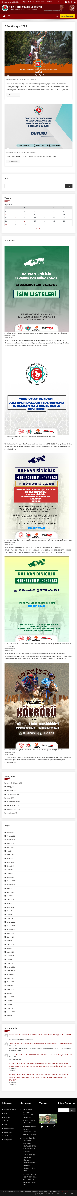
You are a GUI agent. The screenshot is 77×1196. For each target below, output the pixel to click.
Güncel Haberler (12, 802)
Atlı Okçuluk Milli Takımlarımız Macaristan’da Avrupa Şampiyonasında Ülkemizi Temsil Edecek (43, 1043)
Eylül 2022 (10, 1008)
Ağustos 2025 (11, 877)
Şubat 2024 (10, 944)
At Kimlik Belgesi (66, 16)
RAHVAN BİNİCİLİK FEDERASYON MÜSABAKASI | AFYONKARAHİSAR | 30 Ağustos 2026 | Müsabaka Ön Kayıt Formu (39, 645)
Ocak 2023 (10, 993)
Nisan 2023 (10, 982)
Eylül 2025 (10, 873)
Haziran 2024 (11, 929)
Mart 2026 (10, 851)
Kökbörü (57, 2)
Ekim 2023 (10, 959)
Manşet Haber (11, 805)
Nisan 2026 (10, 847)
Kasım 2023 (10, 956)
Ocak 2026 (10, 858)
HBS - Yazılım (64, 1191)
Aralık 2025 (10, 862)
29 (6, 224)
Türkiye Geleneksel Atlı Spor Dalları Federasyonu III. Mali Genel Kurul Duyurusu (31, 436)
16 (15, 218)
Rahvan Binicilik (40, 2)
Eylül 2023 (10, 963)
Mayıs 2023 (10, 978)
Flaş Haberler (11, 794)
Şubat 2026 (10, 855)
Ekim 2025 (10, 870)
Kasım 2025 (10, 866)
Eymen (11, 1043)
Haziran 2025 (11, 885)
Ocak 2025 (10, 903)
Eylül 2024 (10, 918)
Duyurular (10, 790)
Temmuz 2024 (11, 926)
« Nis (36, 229)
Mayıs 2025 (10, 888)
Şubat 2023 (10, 989)
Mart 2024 (10, 941)
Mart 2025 (10, 896)
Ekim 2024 (10, 914)
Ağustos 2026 (11, 832)
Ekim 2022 (10, 1004)
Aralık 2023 (10, 952)
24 (25, 221)
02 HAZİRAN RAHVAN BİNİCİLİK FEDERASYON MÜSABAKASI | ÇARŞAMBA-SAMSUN (45, 1035)
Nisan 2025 (10, 892)
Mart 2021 (10, 1015)
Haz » (40, 229)
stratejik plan (11, 813)
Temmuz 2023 (11, 971)
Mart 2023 (10, 986)
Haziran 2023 (11, 974)
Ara (6, 178)
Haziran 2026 (11, 840)
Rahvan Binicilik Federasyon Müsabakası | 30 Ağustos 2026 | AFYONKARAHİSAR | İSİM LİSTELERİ (37, 333)
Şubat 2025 (10, 899)
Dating (9, 787)
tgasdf (21, 79)
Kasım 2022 (10, 1000)
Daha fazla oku (42, 346)
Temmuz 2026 (11, 836)
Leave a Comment (31, 79)
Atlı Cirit (32, 2)
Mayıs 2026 (10, 843)
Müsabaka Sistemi (12, 809)
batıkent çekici (13, 1035)
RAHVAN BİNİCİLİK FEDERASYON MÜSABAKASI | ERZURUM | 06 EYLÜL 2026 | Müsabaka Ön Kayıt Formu (39, 540)
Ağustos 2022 (11, 1012)
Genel (8, 798)
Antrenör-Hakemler (13, 783)
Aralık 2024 (10, 907)
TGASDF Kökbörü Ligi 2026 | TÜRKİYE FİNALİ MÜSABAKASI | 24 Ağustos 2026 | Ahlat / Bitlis (35, 750)
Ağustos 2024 (11, 922)
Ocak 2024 (10, 948)
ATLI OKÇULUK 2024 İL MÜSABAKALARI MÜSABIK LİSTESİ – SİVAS (50, 1066)
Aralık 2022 (10, 997)
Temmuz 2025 (11, 881)
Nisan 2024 (10, 937)
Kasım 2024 (10, 911)
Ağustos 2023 (11, 967)
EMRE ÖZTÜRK (13, 1055)
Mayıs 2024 (10, 933)
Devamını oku (14, 95)
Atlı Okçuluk (24, 2)
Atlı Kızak (49, 2)
